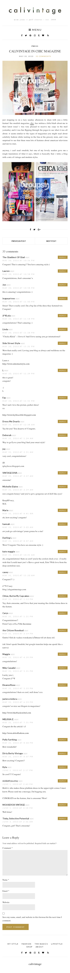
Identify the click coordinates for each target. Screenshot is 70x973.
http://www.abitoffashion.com (15, 733)
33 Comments (43, 56)
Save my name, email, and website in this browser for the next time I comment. (32, 919)
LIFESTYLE (57, 944)
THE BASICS (41, 944)
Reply (62, 257)
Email (5, 890)
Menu (36, 29)
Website (5, 902)
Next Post (51, 241)
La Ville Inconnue (23, 623)
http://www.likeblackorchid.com (16, 712)
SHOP (29, 947)
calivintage (35, 964)
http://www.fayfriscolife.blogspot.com (19, 414)
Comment (7, 847)
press (35, 46)
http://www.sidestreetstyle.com (15, 363)
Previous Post (19, 241)
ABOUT (40, 947)
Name (5, 879)
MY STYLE (12, 944)
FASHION (26, 944)
